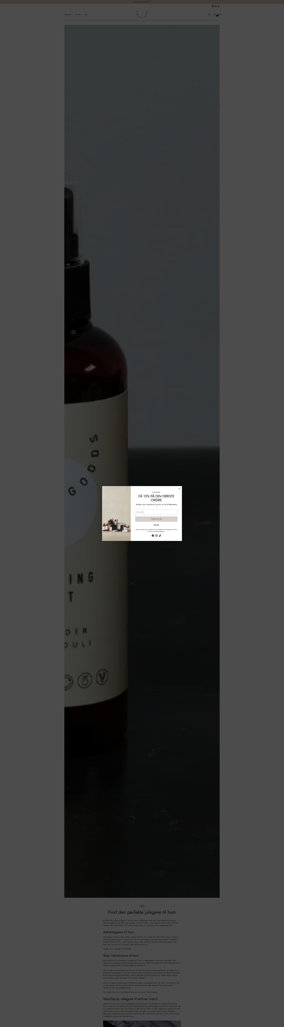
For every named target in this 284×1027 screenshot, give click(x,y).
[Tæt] (179, 488)
